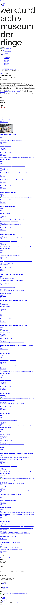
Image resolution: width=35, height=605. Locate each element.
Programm (3, 54)
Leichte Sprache (4, 3)
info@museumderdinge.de (3, 564)
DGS (3, 4)
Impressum (3, 598)
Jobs (2, 601)
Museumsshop (6, 53)
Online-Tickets (4, 583)
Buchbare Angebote (6, 56)
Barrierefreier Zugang (5, 586)
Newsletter (3, 597)
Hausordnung (2, 589)
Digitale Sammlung (6, 62)
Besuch (3, 50)
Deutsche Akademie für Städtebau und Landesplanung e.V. (13, 91)
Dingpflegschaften (6, 63)
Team (4, 66)
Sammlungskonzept (6, 60)
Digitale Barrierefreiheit (5, 587)
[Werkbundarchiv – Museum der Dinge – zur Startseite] (17, 46)
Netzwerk (3, 600)
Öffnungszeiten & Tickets (7, 51)
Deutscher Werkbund (6, 68)
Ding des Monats (6, 64)
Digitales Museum (6, 58)
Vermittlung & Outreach (7, 57)
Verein (5, 67)
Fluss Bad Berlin (2, 92)
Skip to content (2, 0)
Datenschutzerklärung (5, 599)
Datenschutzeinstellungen (17, 602)
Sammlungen (4, 59)
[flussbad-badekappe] (9, 69)
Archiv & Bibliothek (6, 52)
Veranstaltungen (2, 73)
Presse (3, 5)
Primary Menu (2, 47)
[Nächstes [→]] (1, 604)
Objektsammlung (6, 61)
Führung (14, 93)
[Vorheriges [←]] (0, 604)
